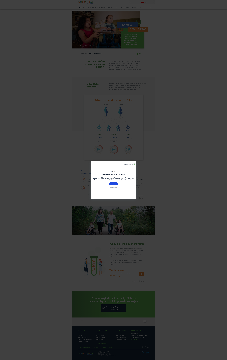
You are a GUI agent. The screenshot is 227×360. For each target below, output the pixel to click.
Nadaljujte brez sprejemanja (128, 164)
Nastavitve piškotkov (113, 187)
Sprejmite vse (113, 183)
